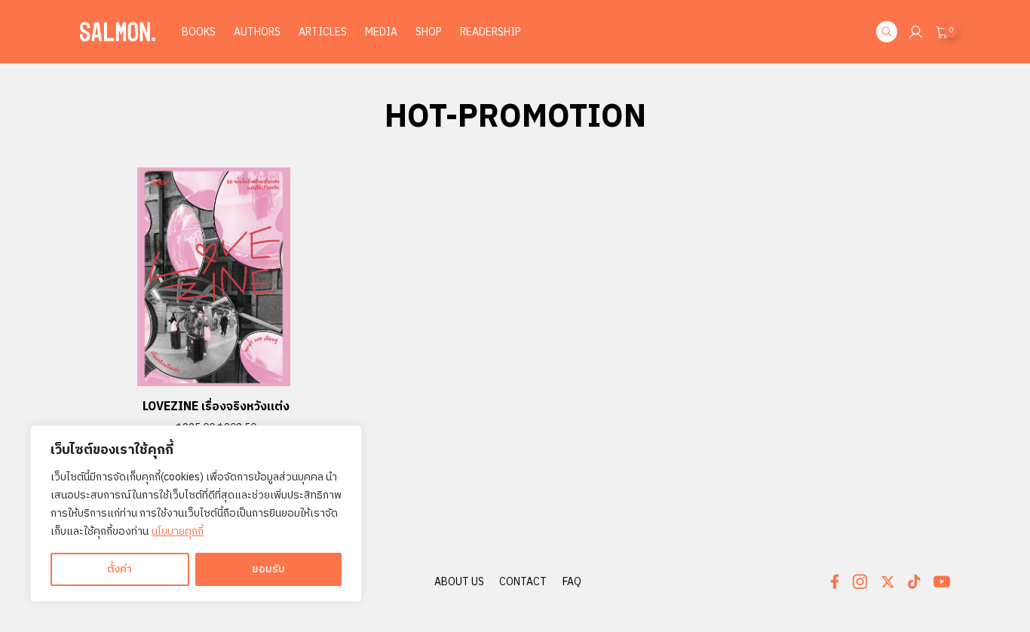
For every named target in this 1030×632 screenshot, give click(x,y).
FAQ (572, 582)
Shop (428, 32)
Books (199, 32)
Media (381, 32)
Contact (523, 582)
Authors (257, 32)
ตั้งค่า (119, 569)
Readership (490, 32)
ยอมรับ (268, 569)
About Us (459, 582)
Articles (323, 32)
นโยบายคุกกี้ (178, 531)
